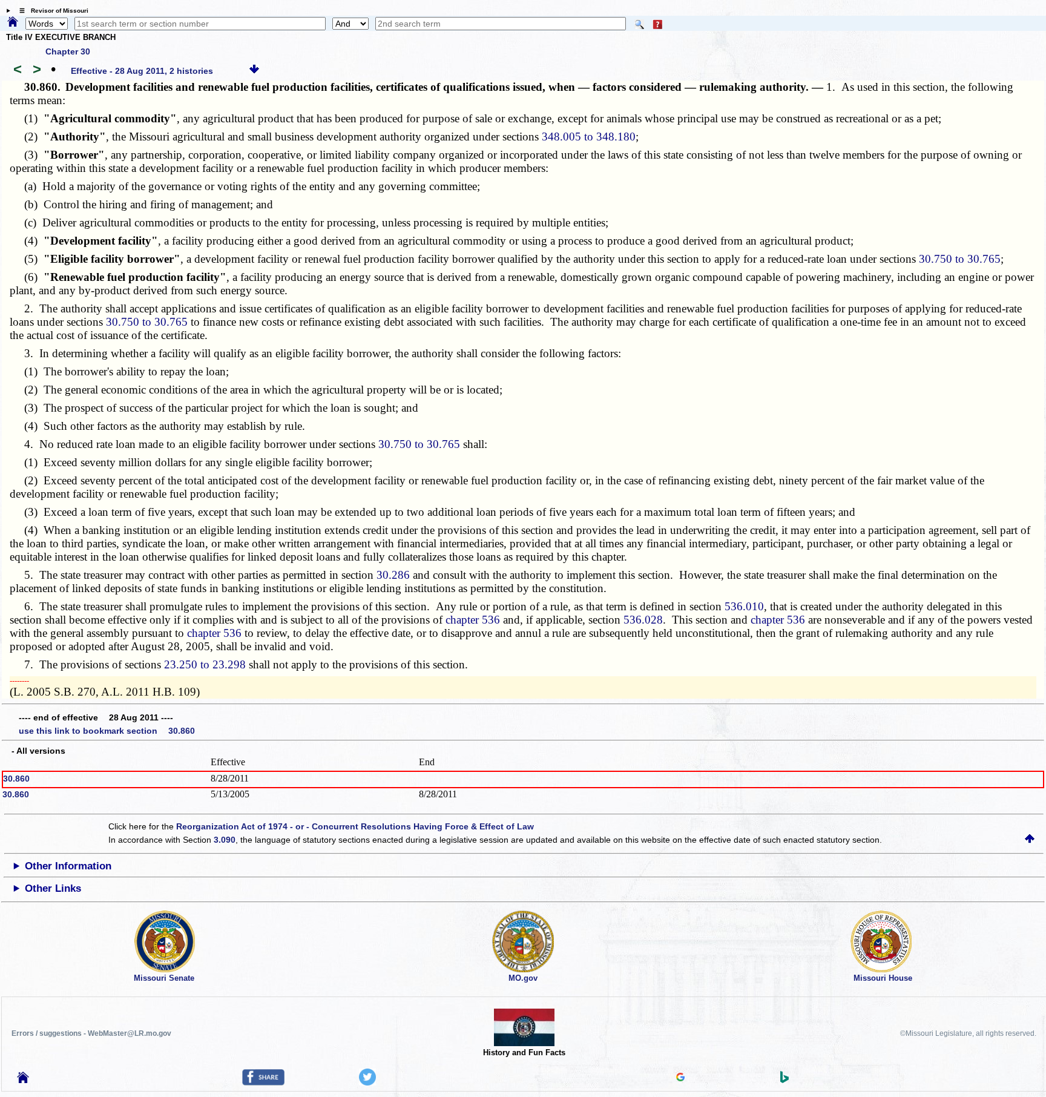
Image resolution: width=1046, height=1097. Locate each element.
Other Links (53, 888)
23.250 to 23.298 (205, 664)
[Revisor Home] (23, 1080)
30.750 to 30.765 (960, 258)
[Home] (12, 22)
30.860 (16, 778)
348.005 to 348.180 (589, 136)
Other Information (68, 866)
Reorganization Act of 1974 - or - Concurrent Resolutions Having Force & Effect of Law (355, 826)
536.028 (643, 619)
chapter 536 (473, 619)
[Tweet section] (367, 1082)
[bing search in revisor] (784, 1080)
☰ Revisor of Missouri (50, 10)
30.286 (393, 574)
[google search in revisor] (680, 1078)
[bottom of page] (254, 71)
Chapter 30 (67, 51)
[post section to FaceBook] (263, 1082)
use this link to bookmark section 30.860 (107, 731)
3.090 (224, 840)
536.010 (744, 606)
